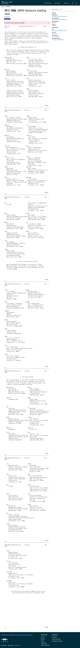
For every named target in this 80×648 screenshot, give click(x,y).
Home (2, 6)
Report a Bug (10, 645)
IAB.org (42, 641)
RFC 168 (27, 110)
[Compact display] (48, 23)
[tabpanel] (64, 26)
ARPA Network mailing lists (59, 16)
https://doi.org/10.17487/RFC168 (58, 30)
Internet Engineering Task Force (25, 635)
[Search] (72, 3)
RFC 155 (42, 41)
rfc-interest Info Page (57, 641)
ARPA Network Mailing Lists (59, 19)
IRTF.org (43, 639)
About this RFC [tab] (55, 9)
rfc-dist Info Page (56, 639)
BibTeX (57, 36)
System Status (4, 645)
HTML (55, 33)
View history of (57, 39)
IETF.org (43, 637)
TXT (53, 33)
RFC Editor (54, 637)
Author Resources (45, 645)
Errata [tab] (61, 9)
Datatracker (44, 643)
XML (55, 36)
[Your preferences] (77, 3)
